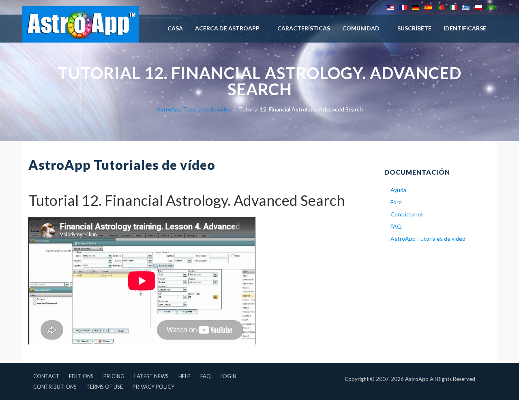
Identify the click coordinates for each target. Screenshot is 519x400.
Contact (46, 376)
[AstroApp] (80, 24)
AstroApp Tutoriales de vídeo (194, 109)
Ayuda (398, 189)
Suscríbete (414, 28)
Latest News (151, 376)
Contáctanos (407, 214)
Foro (396, 202)
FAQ (396, 226)
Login (228, 376)
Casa (175, 28)
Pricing (113, 376)
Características (303, 28)
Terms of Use (104, 386)
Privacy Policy (153, 386)
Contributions (55, 386)
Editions (81, 376)
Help (184, 376)
